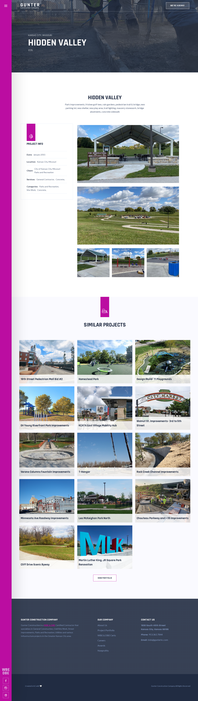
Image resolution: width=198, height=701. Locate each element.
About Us (102, 625)
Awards (101, 645)
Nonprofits (103, 650)
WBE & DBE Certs (107, 635)
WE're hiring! (177, 5)
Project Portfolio (106, 630)
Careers (101, 640)
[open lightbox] (128, 154)
